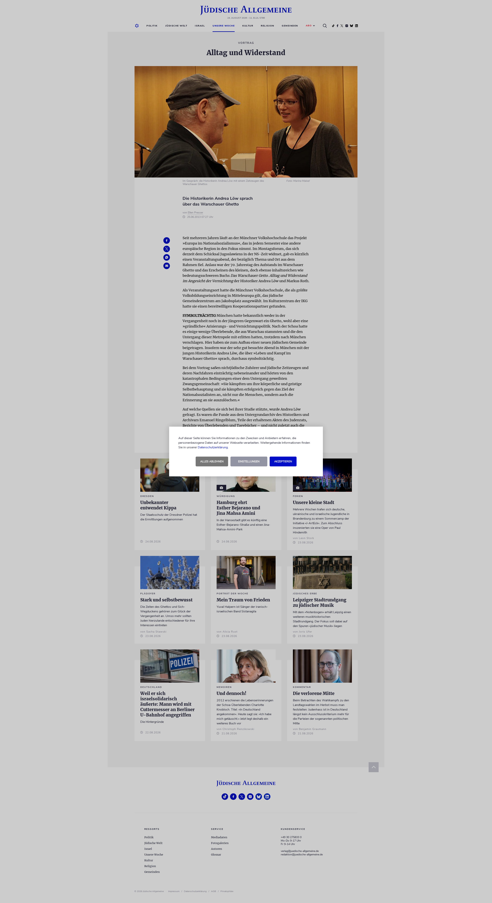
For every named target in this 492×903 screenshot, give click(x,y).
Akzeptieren (283, 461)
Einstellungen (248, 461)
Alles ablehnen (212, 461)
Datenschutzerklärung (213, 447)
